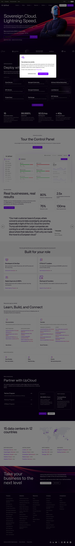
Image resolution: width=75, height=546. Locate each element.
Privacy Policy (39, 69)
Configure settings (32, 73)
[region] (38, 66)
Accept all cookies (43, 73)
